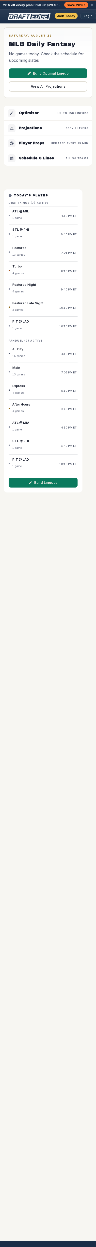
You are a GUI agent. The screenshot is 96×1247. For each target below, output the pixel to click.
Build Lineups (46, 482)
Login (88, 16)
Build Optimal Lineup (51, 73)
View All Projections (48, 86)
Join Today (66, 16)
